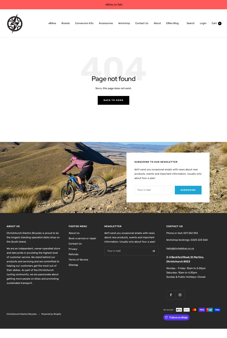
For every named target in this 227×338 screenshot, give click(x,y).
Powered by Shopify (51, 314)
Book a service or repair (82, 238)
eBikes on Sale (114, 4)
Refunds (73, 254)
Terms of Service (78, 259)
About (157, 23)
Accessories (106, 23)
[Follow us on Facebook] (170, 294)
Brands (65, 23)
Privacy (73, 249)
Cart (216, 23)
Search (191, 23)
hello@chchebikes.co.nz (180, 248)
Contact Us (141, 23)
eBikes (52, 23)
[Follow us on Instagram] (180, 294)
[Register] (153, 251)
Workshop (124, 23)
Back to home (113, 100)
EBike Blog (172, 23)
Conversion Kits (84, 23)
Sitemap (73, 264)
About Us (74, 233)
